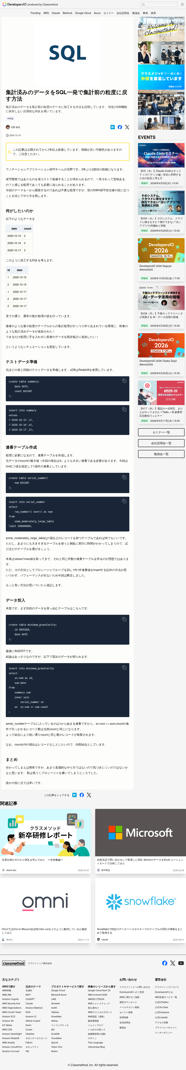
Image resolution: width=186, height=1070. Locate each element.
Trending (35, 13)
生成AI (29, 990)
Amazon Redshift (10, 1038)
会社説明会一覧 (161, 443)
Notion (54, 1051)
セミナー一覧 (161, 432)
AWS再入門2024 (96, 999)
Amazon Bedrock (34, 1007)
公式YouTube (161, 1007)
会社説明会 (123, 13)
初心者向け (93, 1007)
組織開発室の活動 (96, 1033)
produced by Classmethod (43, 4)
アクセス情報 (161, 1022)
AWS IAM (6, 994)
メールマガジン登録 (129, 1007)
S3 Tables (7, 1025)
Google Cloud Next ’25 (99, 990)
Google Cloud (83, 13)
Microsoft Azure (58, 994)
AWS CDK (7, 1029)
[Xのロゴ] (172, 963)
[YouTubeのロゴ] (181, 963)
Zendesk (55, 1003)
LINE (53, 999)
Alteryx (54, 1020)
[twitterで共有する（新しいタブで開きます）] (127, 127)
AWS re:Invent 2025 (97, 994)
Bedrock (67, 13)
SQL (11, 118)
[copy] (124, 380)
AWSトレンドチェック (99, 1003)
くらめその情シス (96, 1029)
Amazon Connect (10, 1051)
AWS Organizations (11, 1007)
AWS (46, 13)
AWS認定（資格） (97, 1016)
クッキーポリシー (163, 1032)
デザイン (92, 1038)
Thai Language (95, 1042)
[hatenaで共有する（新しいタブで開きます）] (112, 127)
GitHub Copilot (33, 1020)
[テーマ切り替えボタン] (182, 4)
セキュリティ (32, 1046)
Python (29, 1042)
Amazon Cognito (10, 999)
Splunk (54, 1042)
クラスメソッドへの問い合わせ (135, 986)
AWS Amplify (8, 1042)
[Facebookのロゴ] (164, 963)
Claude (56, 13)
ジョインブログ (95, 1025)
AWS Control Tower (11, 1012)
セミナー (109, 13)
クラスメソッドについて (167, 986)
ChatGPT (30, 999)
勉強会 (136, 13)
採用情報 (124, 1017)
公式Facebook (162, 1012)
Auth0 (54, 1007)
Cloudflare (56, 1038)
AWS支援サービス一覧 (166, 996)
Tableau (55, 1012)
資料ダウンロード (128, 1002)
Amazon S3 (8, 1020)
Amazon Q (31, 1016)
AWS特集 (6, 990)
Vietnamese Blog (96, 1046)
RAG (28, 1012)
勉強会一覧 (161, 454)
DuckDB (55, 1033)
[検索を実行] (143, 4)
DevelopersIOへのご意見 (132, 991)
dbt (52, 1029)
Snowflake (56, 1016)
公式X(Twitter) (162, 1002)
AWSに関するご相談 (130, 996)
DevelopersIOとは (164, 991)
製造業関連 (93, 1020)
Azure (97, 13)
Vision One (56, 1046)
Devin (28, 1025)
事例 (145, 13)
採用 (153, 13)
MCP (28, 994)
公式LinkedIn (161, 1017)
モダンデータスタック (36, 1038)
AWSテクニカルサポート (100, 1012)
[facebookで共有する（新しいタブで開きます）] (120, 127)
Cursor (29, 1029)
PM (27, 1051)
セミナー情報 (126, 1012)
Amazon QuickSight (12, 1033)
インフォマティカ (60, 1025)
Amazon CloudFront (12, 1046)
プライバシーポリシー (166, 1027)
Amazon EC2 (8, 1016)
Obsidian (30, 1033)
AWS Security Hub (11, 1003)
